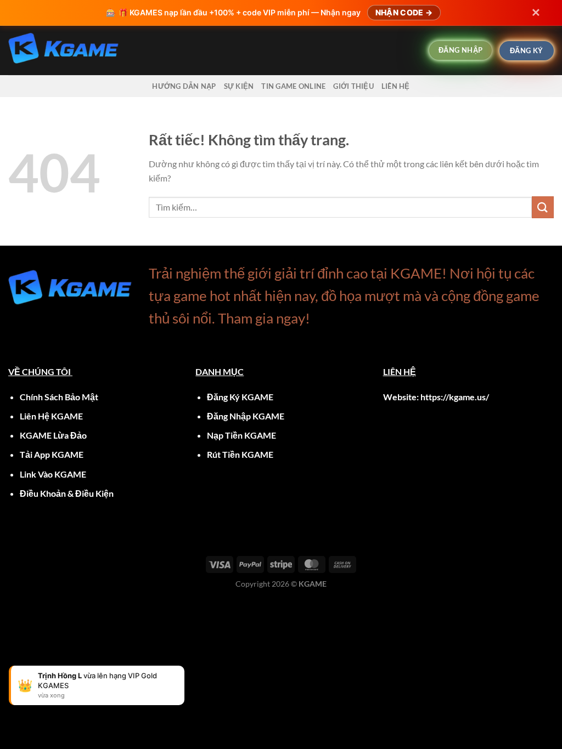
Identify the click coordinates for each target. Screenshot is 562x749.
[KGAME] (200, 50)
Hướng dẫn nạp (184, 86)
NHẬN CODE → (403, 12)
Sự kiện (239, 86)
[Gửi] (543, 207)
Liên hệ (395, 86)
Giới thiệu (353, 86)
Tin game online (293, 86)
